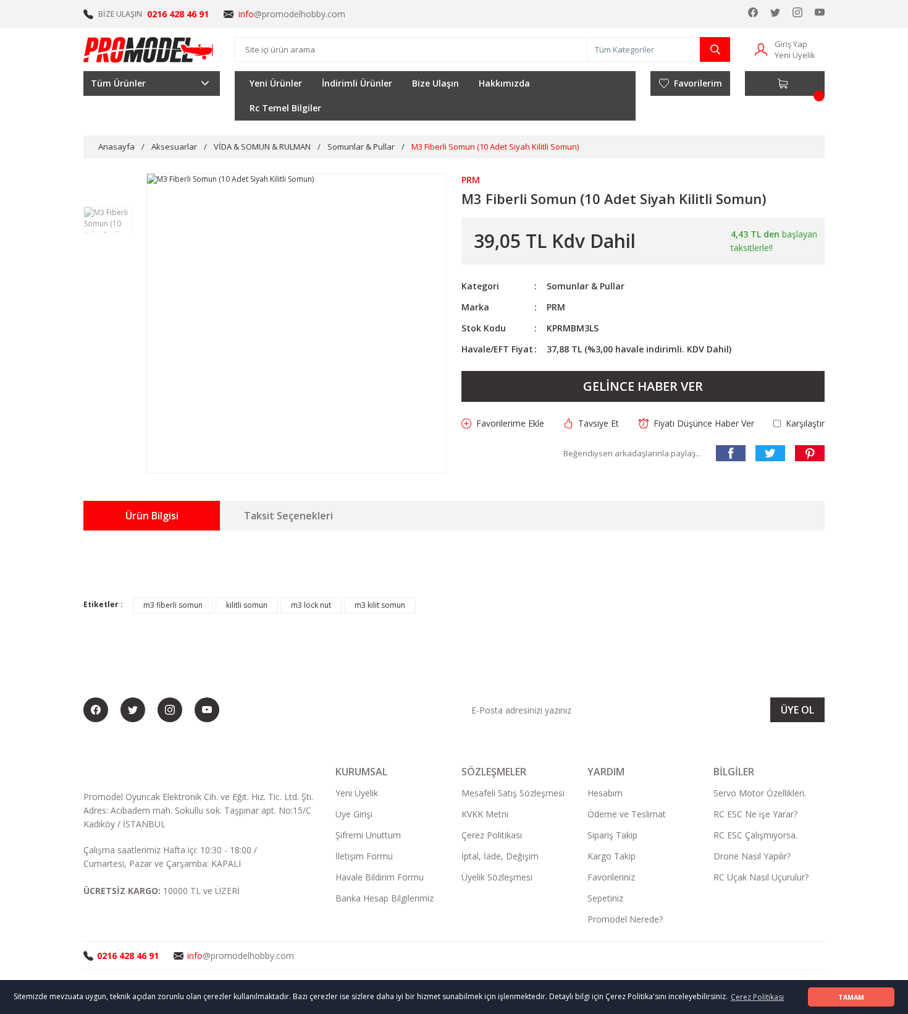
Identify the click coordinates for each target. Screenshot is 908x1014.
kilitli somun (246, 605)
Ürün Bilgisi (152, 515)
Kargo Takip (611, 856)
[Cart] (785, 83)
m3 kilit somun (380, 605)
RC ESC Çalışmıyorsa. (755, 835)
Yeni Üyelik (795, 55)
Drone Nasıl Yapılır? (752, 856)
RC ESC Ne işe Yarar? (755, 814)
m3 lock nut (311, 605)
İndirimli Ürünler (357, 83)
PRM (556, 307)
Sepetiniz (605, 898)
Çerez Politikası (491, 835)
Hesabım (605, 793)
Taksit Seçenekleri (288, 515)
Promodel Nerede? (625, 919)
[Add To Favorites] (502, 423)
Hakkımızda (504, 83)
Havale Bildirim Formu (379, 877)
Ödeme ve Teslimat (626, 814)
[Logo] (148, 49)
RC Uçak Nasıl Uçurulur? (761, 877)
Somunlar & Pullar (585, 286)
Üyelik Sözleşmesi (496, 877)
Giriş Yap (791, 43)
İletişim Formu (364, 856)
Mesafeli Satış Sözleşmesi (513, 793)
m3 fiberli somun (173, 605)
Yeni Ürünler (276, 83)
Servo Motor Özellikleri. (759, 793)
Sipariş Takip (612, 835)
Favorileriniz (611, 877)
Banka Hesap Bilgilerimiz (384, 898)
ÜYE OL (797, 710)
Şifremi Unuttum (368, 835)
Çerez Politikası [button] (757, 997)
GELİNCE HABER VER (643, 386)
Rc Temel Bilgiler (285, 108)
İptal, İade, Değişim (500, 856)
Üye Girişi (353, 814)
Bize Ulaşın (435, 83)
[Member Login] (761, 48)
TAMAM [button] (851, 997)
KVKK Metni (484, 814)
